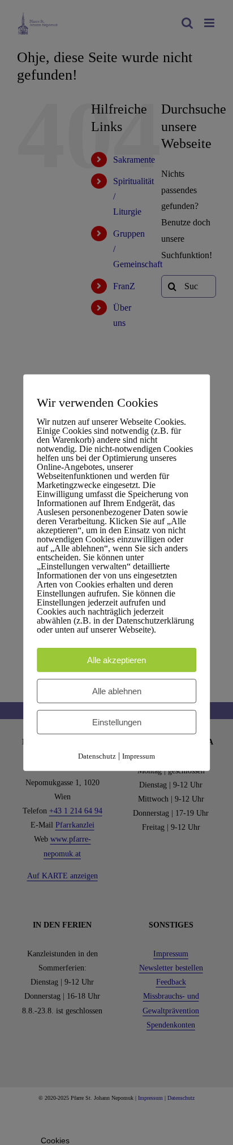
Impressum (138, 756)
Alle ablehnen (116, 691)
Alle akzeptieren (116, 660)
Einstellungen (116, 722)
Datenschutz (97, 756)
